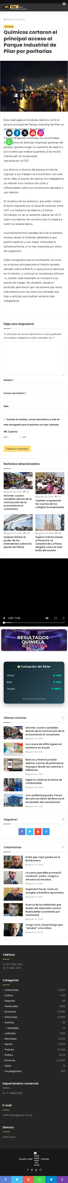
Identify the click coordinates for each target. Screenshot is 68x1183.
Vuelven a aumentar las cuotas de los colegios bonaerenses (49, 504)
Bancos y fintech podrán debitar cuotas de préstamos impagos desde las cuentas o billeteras (44, 765)
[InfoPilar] (15, 7)
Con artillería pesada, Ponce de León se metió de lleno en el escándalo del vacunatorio (44, 799)
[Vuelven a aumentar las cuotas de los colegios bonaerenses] (49, 483)
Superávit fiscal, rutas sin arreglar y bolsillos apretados (44, 890)
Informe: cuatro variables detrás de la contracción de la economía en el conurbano (44, 731)
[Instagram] (46, 831)
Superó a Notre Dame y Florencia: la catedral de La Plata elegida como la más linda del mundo (49, 543)
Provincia (20, 19)
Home (9, 19)
